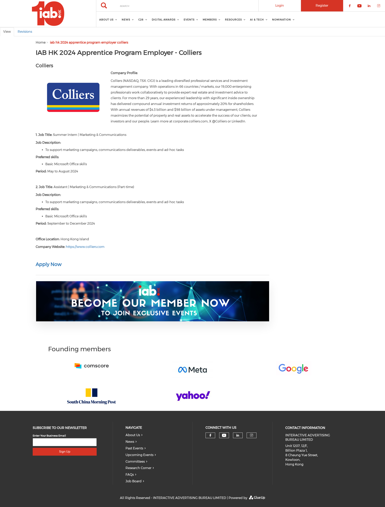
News (130, 442)
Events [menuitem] (189, 19)
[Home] (48, 13)
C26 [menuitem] (141, 19)
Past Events (134, 448)
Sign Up (64, 451)
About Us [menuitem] (106, 19)
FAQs (130, 474)
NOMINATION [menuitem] (281, 19)
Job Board (134, 481)
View (7, 32)
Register (322, 5)
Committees (135, 461)
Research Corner (138, 468)
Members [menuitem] (210, 19)
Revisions (25, 32)
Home (41, 42)
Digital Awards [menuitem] (163, 19)
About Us (133, 435)
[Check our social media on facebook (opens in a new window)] (210, 435)
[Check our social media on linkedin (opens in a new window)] (237, 435)
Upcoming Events (139, 455)
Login (279, 5)
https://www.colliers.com (85, 247)
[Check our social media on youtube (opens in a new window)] (224, 435)
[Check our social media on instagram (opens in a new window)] (251, 435)
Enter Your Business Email (49, 435)
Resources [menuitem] (233, 19)
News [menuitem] (126, 19)
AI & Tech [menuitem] (257, 19)
